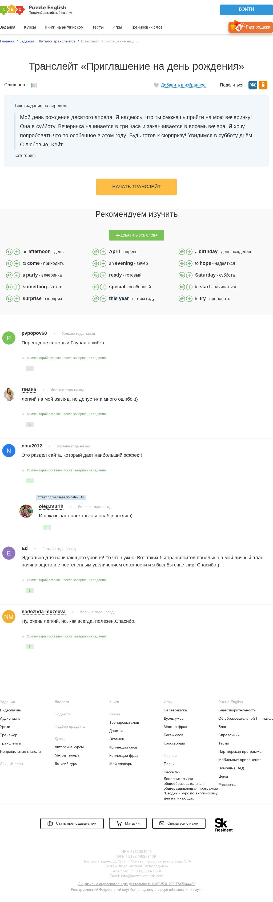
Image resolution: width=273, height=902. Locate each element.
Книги (114, 702)
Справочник (228, 735)
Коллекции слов (123, 747)
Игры (117, 27)
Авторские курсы (69, 747)
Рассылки (172, 772)
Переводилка (175, 710)
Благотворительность (237, 710)
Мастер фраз (175, 726)
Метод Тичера (67, 755)
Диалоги (62, 702)
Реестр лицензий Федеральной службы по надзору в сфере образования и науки (136, 890)
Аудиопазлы (10, 718)
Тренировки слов (147, 27)
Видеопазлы (11, 710)
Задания (7, 702)
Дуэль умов (173, 718)
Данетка (116, 730)
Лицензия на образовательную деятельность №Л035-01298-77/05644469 (136, 884)
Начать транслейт (136, 186)
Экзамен (116, 739)
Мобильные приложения (240, 760)
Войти (246, 9)
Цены (223, 776)
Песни (169, 764)
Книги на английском (64, 27)
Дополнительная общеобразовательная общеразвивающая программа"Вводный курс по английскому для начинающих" (191, 788)
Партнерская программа (240, 751)
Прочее (170, 755)
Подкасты (63, 714)
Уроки (5, 726)
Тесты (98, 27)
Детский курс (66, 763)
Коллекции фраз (123, 755)
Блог (222, 726)
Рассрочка (227, 784)
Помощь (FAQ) (231, 768)
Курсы (30, 27)
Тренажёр (8, 735)
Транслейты (10, 743)
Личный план (11, 764)
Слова (114, 714)
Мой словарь (120, 764)
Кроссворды (174, 743)
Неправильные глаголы (20, 751)
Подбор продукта (70, 726)
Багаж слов (173, 735)
